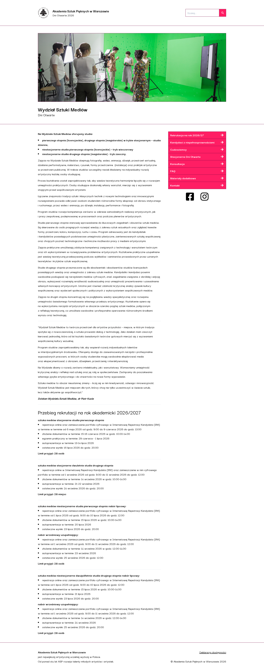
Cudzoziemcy (178, 149)
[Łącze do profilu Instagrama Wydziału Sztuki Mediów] (204, 196)
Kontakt (175, 185)
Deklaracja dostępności (212, 652)
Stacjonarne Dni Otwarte (185, 157)
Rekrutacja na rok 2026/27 (187, 135)
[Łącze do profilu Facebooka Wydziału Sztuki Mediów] (190, 196)
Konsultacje (177, 164)
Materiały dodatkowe (183, 178)
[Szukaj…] (222, 13)
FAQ (172, 171)
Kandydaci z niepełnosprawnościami (192, 142)
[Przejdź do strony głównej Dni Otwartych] (43, 12)
